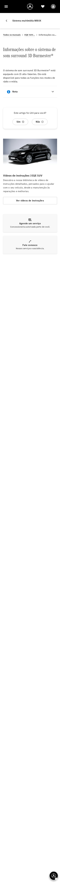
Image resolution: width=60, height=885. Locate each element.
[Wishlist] (42, 6)
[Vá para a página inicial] (30, 6)
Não (38, 121)
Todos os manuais (12, 34)
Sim (18, 121)
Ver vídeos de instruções (30, 200)
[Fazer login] (53, 6)
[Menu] (6, 6)
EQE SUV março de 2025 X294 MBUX (29, 34)
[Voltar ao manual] (7, 20)
